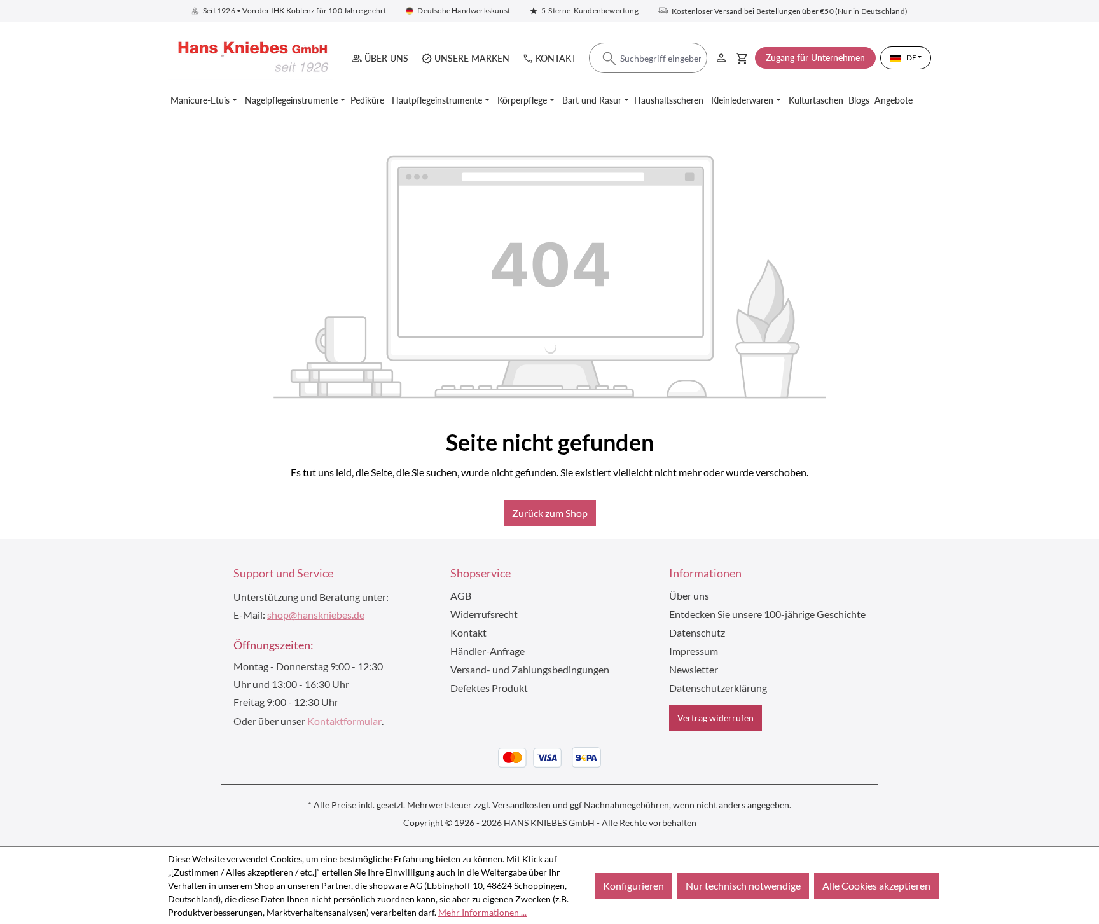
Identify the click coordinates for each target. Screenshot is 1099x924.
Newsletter (693, 669)
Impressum (693, 651)
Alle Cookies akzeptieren (876, 885)
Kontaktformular (344, 721)
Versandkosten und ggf (537, 804)
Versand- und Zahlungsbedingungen (529, 669)
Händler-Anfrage (487, 651)
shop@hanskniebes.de (315, 615)
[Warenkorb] (742, 57)
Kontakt (556, 58)
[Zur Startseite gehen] (250, 57)
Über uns (386, 58)
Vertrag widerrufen (715, 717)
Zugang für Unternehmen (815, 57)
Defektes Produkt (489, 688)
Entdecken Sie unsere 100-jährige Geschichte (767, 614)
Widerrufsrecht (484, 614)
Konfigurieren (633, 885)
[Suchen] (609, 58)
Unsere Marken (471, 58)
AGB (460, 596)
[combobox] (648, 58)
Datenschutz (697, 632)
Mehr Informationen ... (482, 912)
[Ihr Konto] (721, 55)
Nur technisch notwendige (743, 885)
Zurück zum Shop (550, 513)
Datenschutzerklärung (718, 688)
